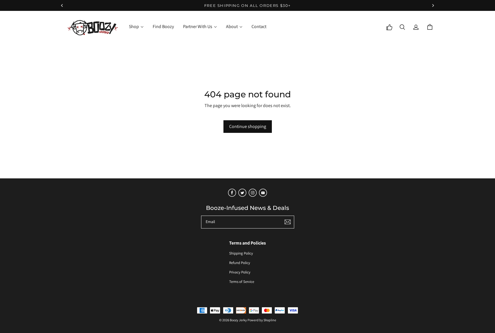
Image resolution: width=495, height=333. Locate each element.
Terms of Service (241, 281)
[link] (136, 27)
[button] (402, 27)
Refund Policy (239, 262)
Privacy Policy (239, 272)
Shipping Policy (241, 253)
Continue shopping (247, 126)
